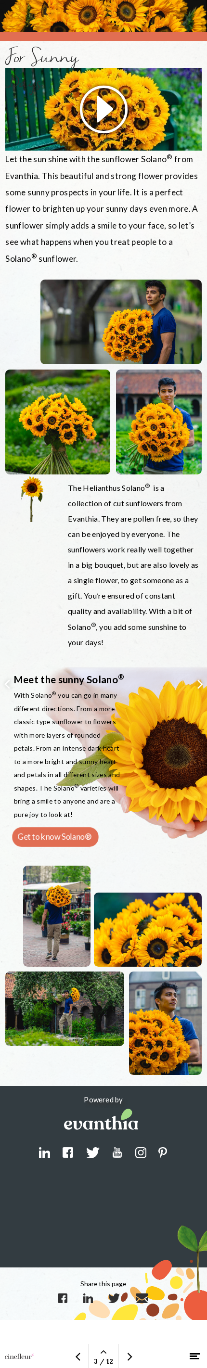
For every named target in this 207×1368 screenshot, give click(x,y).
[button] (103, 109)
